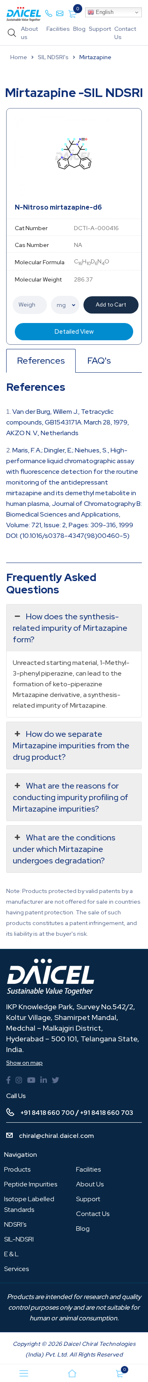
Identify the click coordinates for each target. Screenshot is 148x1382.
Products (17, 1169)
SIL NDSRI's (53, 57)
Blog (79, 28)
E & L (11, 1254)
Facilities (58, 28)
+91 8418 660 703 (106, 1113)
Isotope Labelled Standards (29, 1204)
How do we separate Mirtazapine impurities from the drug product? (71, 745)
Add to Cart (111, 304)
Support (100, 28)
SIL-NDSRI (19, 1239)
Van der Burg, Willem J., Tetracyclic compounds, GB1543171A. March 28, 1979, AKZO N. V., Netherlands (67, 422)
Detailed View (74, 332)
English (103, 12)
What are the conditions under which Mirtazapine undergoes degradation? (64, 849)
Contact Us (92, 1213)
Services (16, 1268)
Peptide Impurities (30, 1184)
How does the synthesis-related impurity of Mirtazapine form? (70, 628)
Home (18, 57)
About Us (90, 1184)
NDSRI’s (15, 1224)
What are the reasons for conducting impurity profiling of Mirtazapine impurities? (70, 797)
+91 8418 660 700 (47, 1113)
